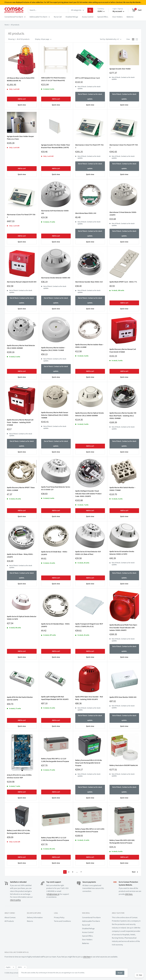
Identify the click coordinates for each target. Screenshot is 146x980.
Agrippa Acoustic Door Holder (120, 69)
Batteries (130, 17)
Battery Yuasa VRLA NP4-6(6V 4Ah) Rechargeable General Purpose (122, 841)
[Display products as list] (137, 39)
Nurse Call (58, 17)
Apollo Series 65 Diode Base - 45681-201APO (54, 553)
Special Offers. (102, 17)
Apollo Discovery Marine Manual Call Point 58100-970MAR (123, 350)
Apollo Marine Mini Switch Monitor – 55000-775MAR (122, 488)
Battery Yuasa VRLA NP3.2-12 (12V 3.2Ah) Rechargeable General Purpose (55, 759)
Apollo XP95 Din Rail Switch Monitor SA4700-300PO (20, 698)
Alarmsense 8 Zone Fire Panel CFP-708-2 (21, 215)
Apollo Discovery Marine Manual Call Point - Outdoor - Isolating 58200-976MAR (20, 422)
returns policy (15, 900)
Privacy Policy (59, 917)
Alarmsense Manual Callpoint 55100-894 (21, 282)
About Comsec (10, 917)
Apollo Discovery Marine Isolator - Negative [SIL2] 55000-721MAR (53, 348)
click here (86, 957)
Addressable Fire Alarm (38, 17)
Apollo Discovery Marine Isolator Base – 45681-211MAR (89, 345)
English (8, 967)
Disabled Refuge (72, 17)
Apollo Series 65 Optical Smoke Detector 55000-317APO (21, 617)
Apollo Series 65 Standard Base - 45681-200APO (55, 625)
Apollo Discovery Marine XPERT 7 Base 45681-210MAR (21, 488)
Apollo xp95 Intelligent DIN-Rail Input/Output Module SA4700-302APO (54, 698)
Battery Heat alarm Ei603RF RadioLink (124, 765)
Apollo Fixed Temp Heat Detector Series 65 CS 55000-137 (55, 488)
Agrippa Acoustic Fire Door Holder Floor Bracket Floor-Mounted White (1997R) (55, 146)
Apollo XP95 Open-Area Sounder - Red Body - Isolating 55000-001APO (89, 698)
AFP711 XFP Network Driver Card (87, 78)
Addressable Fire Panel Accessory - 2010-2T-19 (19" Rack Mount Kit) (53, 79)
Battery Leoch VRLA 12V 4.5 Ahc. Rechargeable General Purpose (18, 831)
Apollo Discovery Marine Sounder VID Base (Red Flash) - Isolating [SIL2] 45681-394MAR (123, 416)
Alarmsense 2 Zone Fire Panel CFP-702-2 (89, 146)
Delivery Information (35, 917)
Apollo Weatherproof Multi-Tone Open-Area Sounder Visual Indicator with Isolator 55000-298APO (123, 627)
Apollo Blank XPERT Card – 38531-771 (123, 282)
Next (133, 872)
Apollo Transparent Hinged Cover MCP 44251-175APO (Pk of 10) (89, 625)
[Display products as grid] (133, 39)
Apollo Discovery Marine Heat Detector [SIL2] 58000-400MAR (21, 346)
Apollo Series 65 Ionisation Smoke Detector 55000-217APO (122, 552)
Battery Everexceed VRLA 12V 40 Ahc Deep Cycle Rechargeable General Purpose (88, 763)
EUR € (20, 967)
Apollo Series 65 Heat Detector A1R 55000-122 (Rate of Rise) (88, 552)
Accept (120, 973)
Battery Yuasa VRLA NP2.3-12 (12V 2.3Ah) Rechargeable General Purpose (55, 838)
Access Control (87, 17)
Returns (30, 921)
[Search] (90, 10)
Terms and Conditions (62, 921)
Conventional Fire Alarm (14, 17)
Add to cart (22, 99)
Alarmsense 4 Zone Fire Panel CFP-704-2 (124, 146)
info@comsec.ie (53, 894)
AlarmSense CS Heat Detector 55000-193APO (123, 213)
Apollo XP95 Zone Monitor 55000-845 (123, 697)
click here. (129, 894)
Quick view (22, 105)
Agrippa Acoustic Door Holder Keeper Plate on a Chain (20, 137)
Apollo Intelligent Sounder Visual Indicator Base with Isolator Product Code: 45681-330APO (88, 494)
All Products (9, 921)
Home (7, 25)
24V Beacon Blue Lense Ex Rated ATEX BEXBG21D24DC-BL (20, 79)
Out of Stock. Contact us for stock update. (90, 96)
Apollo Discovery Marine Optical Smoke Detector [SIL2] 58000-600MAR (89, 414)
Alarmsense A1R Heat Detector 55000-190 (55, 212)
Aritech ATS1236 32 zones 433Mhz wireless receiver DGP (19, 776)
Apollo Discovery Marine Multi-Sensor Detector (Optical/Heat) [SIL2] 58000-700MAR (55, 415)
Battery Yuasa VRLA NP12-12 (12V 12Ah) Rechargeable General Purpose (89, 830)
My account (117, 11)
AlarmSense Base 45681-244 (85, 213)
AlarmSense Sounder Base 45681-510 (89, 282)
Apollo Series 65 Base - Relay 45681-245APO (20, 555)
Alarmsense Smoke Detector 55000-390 (55, 278)
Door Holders (117, 17)
